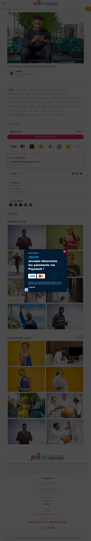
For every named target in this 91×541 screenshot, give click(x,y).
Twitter (43, 115)
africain (23, 106)
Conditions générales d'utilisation (47, 514)
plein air (22, 111)
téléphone (66, 106)
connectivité (47, 102)
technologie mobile (15, 94)
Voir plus (79, 337)
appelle (32, 106)
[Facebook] (73, 173)
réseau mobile (73, 98)
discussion (41, 106)
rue (9, 111)
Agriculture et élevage (47, 483)
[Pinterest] (81, 173)
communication (53, 106)
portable (76, 106)
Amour (47, 486)
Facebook (34, 115)
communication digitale (39, 98)
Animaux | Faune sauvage (47, 489)
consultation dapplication (18, 98)
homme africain (21, 90)
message (59, 111)
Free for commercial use (25, 161)
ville (15, 111)
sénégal (37, 111)
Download (46, 137)
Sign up (47, 512)
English (47, 518)
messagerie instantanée (55, 94)
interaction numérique (16, 102)
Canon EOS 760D (14, 189)
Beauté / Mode (47, 497)
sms (51, 111)
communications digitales (17, 115)
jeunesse (59, 115)
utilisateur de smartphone (56, 90)
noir (29, 111)
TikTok (50, 115)
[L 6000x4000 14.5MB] (8, 132)
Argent (47, 494)
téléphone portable (37, 90)
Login (47, 509)
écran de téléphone (58, 98)
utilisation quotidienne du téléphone (68, 102)
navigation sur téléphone (34, 94)
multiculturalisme (34, 102)
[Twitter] (77, 173)
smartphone (12, 106)
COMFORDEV (75, 538)
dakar (45, 111)
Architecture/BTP (47, 492)
